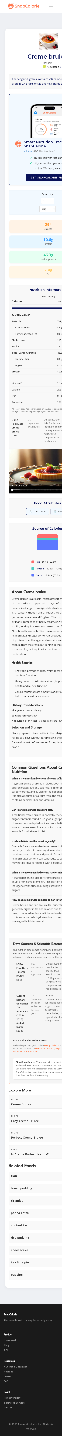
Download (10, 1340)
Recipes (8, 1371)
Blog (6, 1345)
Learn (7, 1376)
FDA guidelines (51, 1045)
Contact (9, 1407)
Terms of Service (14, 1402)
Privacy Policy (12, 1397)
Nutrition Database (16, 1366)
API (6, 1350)
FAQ (6, 1381)
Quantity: (48, 194)
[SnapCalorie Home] (24, 6)
